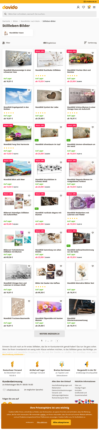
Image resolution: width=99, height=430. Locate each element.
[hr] (86, 401)
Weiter (57, 341)
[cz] (83, 401)
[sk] (76, 401)
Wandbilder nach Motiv (30, 21)
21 (52, 341)
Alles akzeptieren (61, 422)
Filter (8, 43)
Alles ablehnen (42, 422)
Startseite (6, 21)
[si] (92, 401)
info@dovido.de (12, 390)
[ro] (89, 401)
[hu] (79, 401)
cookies (43, 414)
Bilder (15, 21)
